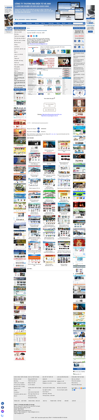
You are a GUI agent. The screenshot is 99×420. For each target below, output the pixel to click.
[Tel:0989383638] (79, 41)
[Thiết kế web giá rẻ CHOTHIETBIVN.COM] (20, 303)
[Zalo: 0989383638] (2, 415)
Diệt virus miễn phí (76, 379)
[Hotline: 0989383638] (2, 403)
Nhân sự (16, 71)
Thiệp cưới (16, 58)
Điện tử (15, 52)
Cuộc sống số (45, 391)
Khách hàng (29, 23)
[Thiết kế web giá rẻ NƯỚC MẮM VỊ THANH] (20, 136)
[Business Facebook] (72, 390)
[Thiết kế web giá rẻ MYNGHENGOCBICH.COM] (79, 115)
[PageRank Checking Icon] (74, 388)
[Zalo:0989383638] (83, 41)
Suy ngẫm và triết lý (47, 389)
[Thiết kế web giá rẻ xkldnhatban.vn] (20, 154)
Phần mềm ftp (75, 382)
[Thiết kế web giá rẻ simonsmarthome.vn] (79, 301)
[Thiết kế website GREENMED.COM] (20, 219)
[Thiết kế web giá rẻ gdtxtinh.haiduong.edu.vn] (79, 171)
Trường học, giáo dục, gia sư (20, 394)
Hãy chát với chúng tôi (32, 131)
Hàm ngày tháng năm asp (33, 393)
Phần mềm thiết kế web (77, 384)
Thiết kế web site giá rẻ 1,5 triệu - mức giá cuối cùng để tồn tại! (79, 64)
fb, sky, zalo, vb (53, 134)
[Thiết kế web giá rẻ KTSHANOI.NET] (20, 294)
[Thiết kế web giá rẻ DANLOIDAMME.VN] (20, 247)
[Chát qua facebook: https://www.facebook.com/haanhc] (38, 132)
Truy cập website (50, 105)
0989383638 (43, 128)
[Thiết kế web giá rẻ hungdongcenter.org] (79, 134)
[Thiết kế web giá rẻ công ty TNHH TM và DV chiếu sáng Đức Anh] (20, 313)
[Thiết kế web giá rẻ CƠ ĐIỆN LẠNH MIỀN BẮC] (79, 218)
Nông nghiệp (17, 66)
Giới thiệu (20, 23)
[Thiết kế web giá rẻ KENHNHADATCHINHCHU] (20, 257)
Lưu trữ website (31, 384)
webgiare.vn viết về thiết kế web (49, 381)
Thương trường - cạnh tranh (49, 395)
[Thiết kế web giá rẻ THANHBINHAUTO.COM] (20, 98)
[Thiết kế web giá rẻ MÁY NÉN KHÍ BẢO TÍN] (20, 108)
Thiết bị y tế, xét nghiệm (19, 36)
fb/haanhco (43, 131)
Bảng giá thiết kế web (32, 379)
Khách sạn (16, 62)
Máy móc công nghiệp (19, 64)
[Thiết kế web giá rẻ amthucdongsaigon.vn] (20, 145)
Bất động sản (17, 68)
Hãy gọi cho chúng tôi (31, 128)
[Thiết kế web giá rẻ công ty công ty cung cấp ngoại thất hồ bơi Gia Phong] (79, 227)
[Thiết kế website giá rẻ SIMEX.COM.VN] (20, 229)
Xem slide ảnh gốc (49, 98)
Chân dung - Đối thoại (47, 393)
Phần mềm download (76, 380)
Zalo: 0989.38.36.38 (49, 110)
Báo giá (37, 23)
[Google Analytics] (81, 388)
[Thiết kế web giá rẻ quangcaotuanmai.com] (79, 273)
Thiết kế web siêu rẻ (32, 380)
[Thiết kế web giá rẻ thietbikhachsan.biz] (20, 182)
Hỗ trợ (58, 23)
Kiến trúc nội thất (18, 32)
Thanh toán (50, 23)
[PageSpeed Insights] (77, 388)
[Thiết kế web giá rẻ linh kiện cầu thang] (20, 350)
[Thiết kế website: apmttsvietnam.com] (79, 339)
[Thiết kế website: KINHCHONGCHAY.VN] (79, 320)
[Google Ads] (83, 388)
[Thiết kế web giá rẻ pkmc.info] (79, 97)
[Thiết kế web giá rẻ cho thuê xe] (20, 285)
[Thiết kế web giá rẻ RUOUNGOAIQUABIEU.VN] (79, 208)
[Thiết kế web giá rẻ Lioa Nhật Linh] (20, 340)
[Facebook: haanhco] (2, 407)
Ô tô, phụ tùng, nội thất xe (19, 38)
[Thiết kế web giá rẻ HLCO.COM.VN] (20, 192)
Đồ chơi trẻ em (17, 42)
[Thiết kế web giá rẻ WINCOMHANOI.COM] (20, 322)
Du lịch (15, 56)
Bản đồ (63, 23)
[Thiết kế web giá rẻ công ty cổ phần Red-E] (20, 359)
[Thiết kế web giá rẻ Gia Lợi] (79, 152)
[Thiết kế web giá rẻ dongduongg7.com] (79, 292)
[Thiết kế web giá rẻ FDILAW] (20, 238)
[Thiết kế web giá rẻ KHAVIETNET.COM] (79, 245)
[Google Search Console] (79, 388)
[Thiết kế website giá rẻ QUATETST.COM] (20, 126)
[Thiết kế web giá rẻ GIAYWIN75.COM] (79, 162)
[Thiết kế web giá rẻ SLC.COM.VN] (20, 173)
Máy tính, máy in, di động (19, 40)
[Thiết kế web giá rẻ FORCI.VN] (20, 117)
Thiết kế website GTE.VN (34, 188)
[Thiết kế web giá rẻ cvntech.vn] (79, 283)
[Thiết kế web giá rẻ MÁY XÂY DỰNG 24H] (79, 236)
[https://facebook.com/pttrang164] (75, 47)
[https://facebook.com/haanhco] (75, 41)
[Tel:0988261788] (79, 47)
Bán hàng (16, 34)
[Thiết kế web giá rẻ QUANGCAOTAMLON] (79, 124)
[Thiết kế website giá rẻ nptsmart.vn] (79, 311)
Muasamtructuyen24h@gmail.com (38, 44)
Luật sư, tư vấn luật (18, 54)
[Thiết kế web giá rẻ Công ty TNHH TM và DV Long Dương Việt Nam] (79, 366)
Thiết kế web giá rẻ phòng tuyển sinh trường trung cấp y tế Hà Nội (34, 252)
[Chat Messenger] (85, 388)
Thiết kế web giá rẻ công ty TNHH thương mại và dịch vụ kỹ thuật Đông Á (34, 238)
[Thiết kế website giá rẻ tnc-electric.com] (79, 190)
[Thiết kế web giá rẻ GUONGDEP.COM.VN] (79, 180)
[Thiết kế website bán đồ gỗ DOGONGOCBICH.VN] (20, 164)
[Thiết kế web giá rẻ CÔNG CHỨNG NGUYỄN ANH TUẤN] (79, 348)
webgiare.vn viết (60, 381)
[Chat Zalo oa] (74, 390)
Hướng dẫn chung (32, 395)
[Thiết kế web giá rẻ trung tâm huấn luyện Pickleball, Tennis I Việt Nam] (79, 357)
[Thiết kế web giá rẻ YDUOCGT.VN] (79, 255)
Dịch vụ (43, 23)
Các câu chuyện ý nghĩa (62, 389)
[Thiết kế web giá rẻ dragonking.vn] (79, 264)
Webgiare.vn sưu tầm (47, 383)
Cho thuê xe (16, 46)
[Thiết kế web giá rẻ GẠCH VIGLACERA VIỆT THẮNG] (20, 266)
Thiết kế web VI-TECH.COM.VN (64, 188)
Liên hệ (69, 23)
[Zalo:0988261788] (83, 47)
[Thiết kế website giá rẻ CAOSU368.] (79, 329)
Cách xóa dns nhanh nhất (33, 392)
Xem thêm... (30, 268)
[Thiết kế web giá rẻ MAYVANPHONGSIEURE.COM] (20, 331)
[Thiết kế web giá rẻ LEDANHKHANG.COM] (79, 143)
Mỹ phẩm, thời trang (18, 60)
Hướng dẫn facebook (32, 397)
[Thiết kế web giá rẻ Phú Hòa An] (79, 199)
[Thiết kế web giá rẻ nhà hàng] (79, 106)
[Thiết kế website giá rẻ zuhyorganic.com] (20, 210)
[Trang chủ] (14, 23)
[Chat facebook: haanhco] (2, 411)
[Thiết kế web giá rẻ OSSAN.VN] (20, 275)
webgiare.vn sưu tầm (61, 383)
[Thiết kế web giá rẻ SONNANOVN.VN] (20, 201)
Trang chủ (17, 400)
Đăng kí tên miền (31, 382)
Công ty (16, 44)
